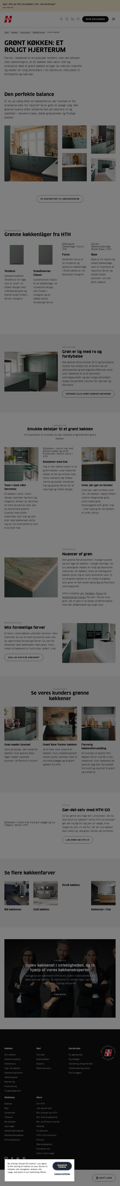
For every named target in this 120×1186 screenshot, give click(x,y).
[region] (39, 1170)
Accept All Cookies (62, 1166)
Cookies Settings (62, 1174)
